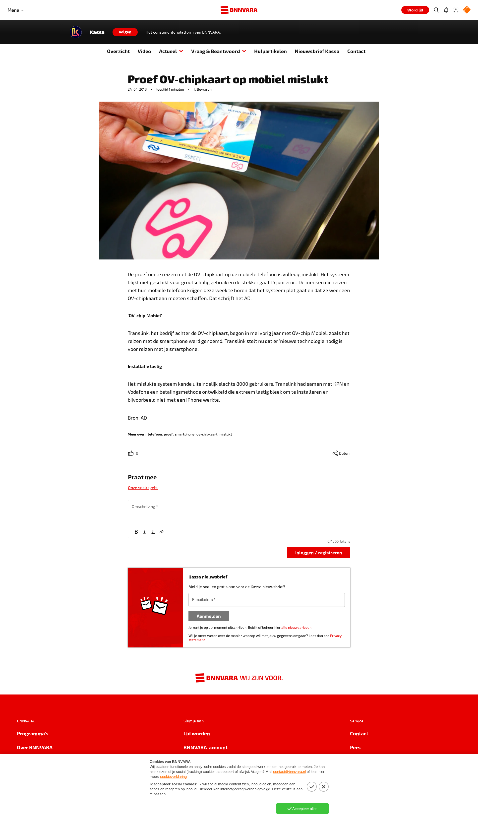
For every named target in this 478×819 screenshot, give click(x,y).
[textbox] (239, 513)
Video (144, 51)
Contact (356, 51)
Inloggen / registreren (318, 552)
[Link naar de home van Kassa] (76, 32)
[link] (155, 434)
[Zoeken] (436, 10)
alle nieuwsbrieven (296, 627)
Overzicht (118, 51)
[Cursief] (145, 532)
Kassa (97, 32)
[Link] (162, 532)
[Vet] (136, 532)
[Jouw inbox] (446, 10)
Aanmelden (209, 616)
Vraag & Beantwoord (215, 51)
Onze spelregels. (143, 487)
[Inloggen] (456, 10)
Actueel (168, 51)
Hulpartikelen (270, 51)
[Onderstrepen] (153, 532)
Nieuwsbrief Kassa (317, 51)
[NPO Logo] (467, 10)
